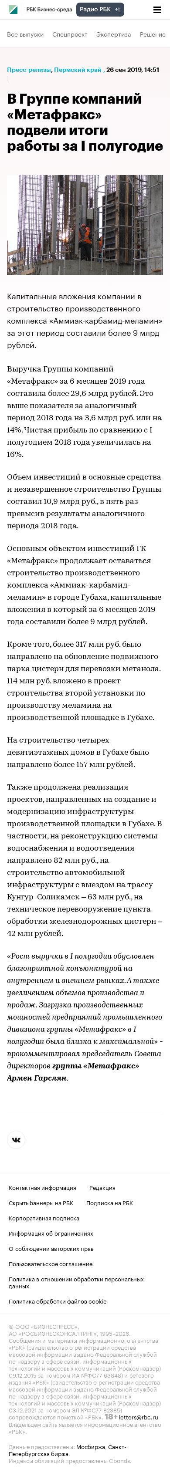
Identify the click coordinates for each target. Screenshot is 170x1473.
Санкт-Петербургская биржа (67, 1449)
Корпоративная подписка (44, 1217)
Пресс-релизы (29, 70)
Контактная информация (42, 1186)
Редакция (102, 1186)
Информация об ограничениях (51, 1232)
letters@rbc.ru (138, 1416)
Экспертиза (113, 33)
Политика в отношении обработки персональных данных (76, 1282)
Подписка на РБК (109, 1202)
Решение (153, 33)
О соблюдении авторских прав (51, 1247)
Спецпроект (70, 33)
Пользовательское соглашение (50, 1263)
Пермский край (78, 70)
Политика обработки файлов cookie (58, 1300)
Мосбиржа (90, 1446)
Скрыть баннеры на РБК (41, 1202)
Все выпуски (25, 33)
